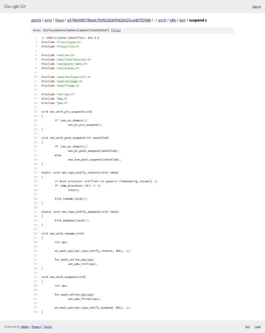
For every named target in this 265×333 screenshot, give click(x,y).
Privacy (36, 327)
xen (182, 20)
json (257, 326)
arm (48, 20)
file (116, 30)
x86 (173, 20)
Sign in (256, 6)
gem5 (36, 20)
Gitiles (25, 327)
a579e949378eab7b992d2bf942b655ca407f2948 (109, 20)
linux (59, 20)
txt (247, 326)
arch (162, 20)
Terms (47, 327)
